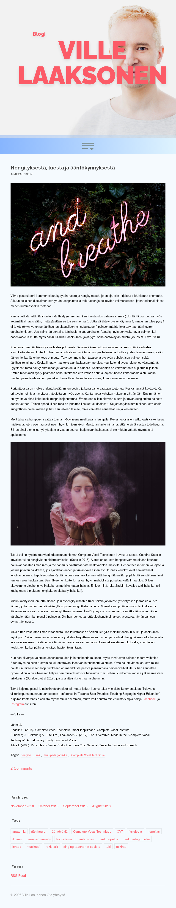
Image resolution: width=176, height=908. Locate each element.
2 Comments (21, 768)
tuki (38, 755)
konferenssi (64, 839)
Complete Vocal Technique (88, 755)
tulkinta (121, 846)
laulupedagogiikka (55, 755)
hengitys (26, 755)
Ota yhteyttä (56, 894)
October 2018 (48, 806)
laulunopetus (109, 839)
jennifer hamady (39, 839)
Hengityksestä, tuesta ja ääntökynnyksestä (63, 168)
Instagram (17, 704)
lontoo (16, 846)
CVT (120, 831)
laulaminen (86, 839)
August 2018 (101, 806)
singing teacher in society (81, 846)
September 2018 (75, 806)
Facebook (149, 699)
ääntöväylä (60, 831)
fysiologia (135, 831)
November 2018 (22, 806)
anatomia (19, 831)
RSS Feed (18, 875)
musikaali (33, 846)
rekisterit (52, 846)
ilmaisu (17, 839)
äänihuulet (38, 831)
